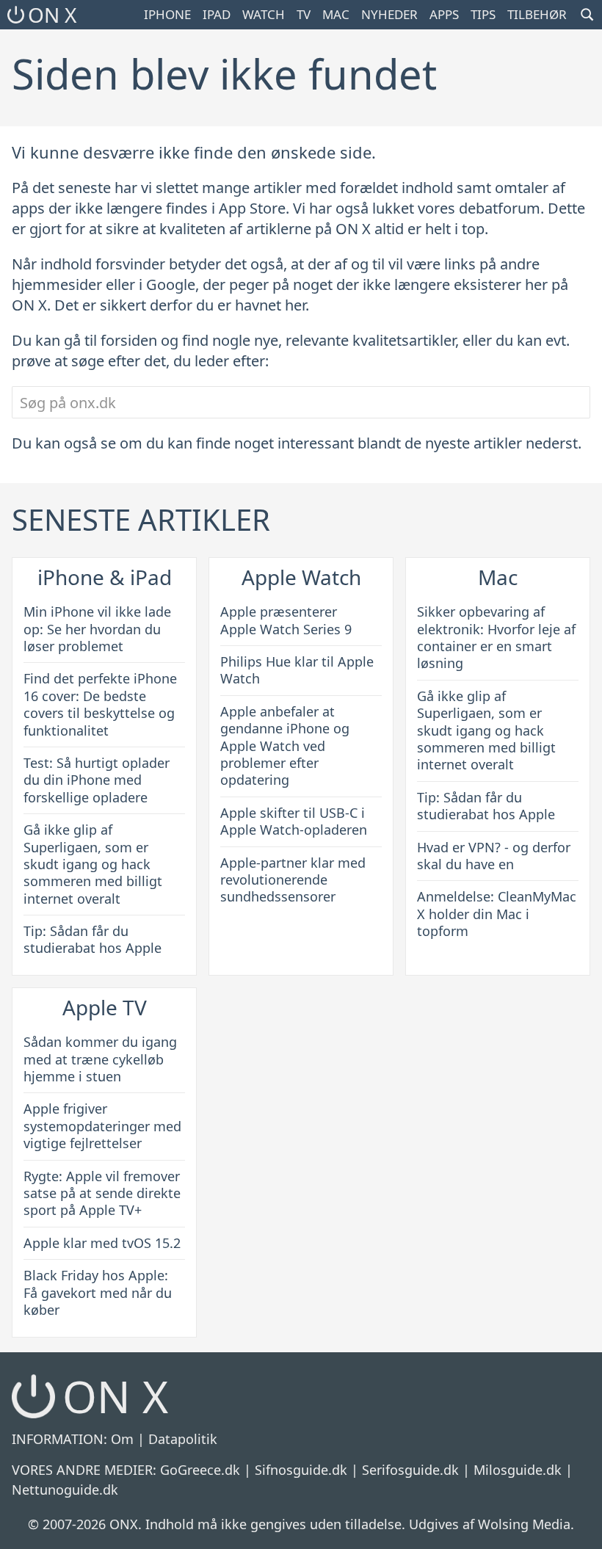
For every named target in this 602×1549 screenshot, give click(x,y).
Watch (263, 14)
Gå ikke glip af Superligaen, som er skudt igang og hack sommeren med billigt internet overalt (92, 864)
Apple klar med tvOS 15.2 (102, 1243)
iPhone (167, 14)
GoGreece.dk (200, 1470)
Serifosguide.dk (410, 1470)
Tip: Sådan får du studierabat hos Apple (92, 939)
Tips (483, 14)
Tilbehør (537, 14)
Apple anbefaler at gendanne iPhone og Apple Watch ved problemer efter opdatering (284, 746)
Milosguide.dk (518, 1470)
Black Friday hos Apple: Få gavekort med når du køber (97, 1292)
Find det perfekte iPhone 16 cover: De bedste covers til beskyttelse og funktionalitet (100, 704)
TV (304, 14)
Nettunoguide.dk (65, 1489)
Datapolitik (182, 1439)
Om (122, 1439)
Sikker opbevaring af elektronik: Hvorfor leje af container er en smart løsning (496, 637)
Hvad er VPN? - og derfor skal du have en (493, 855)
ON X (52, 15)
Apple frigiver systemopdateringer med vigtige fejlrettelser (102, 1126)
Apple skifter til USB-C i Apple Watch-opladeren (293, 821)
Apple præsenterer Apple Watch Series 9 (286, 620)
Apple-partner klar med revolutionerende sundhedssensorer (293, 880)
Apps (444, 14)
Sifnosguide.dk (301, 1470)
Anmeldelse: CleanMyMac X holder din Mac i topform (496, 914)
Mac (335, 14)
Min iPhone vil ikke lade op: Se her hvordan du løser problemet (97, 629)
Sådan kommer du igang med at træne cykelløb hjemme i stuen (100, 1059)
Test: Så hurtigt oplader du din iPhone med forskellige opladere (96, 780)
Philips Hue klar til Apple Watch (297, 670)
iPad (217, 14)
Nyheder (389, 14)
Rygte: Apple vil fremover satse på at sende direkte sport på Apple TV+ (102, 1193)
